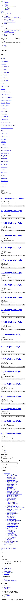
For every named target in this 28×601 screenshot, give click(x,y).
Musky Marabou (5, 161)
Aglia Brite (3, 64)
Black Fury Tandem (5, 103)
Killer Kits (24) (10, 514)
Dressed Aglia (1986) (12, 475)
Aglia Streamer (4, 77)
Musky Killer (4, 158)
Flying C (3, 130)
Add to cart (3, 206)
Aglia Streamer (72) (12, 484)
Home (5, 45)
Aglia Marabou (4, 75)
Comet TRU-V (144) (12, 505)
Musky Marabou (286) (12, 526)
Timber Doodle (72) (12, 535)
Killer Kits (3, 139)
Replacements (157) (12, 528)
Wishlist (6, 588)
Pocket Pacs (4, 164)
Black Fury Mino (5, 94)
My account (7, 586)
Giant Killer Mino (5, 136)
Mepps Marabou (5, 153)
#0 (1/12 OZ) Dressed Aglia (11, 211)
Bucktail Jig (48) (11, 499)
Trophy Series (4, 183)
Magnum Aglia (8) (11, 519)
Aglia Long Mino (5, 72)
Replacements (4, 167)
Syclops (3, 175)
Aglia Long (3, 69)
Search (17, 38)
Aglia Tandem (4, 80)
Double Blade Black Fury (7, 128)
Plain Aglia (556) (11, 474)
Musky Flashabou (5, 156)
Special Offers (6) (8, 544)
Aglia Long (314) (11, 480)
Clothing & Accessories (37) (11, 541)
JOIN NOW (7, 595)
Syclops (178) (10, 533)
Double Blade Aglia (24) (13, 506)
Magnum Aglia (4, 147)
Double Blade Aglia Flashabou (8, 125)
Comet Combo (4, 111)
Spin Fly (3, 169)
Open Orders (7, 587)
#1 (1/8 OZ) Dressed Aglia (11, 347)
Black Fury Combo (5, 91)
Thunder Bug (4, 178)
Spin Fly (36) (10, 530)
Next (5, 450)
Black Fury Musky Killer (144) (14, 494)
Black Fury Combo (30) (13, 491)
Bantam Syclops (5, 86)
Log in (6, 4)
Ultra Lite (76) (10, 538)
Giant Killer (3, 133)
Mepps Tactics (7, 568)
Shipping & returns (8, 569)
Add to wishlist (11, 206)
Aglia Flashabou (5, 66)
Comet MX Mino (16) (12, 503)
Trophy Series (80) (11, 537)
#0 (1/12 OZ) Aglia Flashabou (12, 198)
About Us (6, 574)
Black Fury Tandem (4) (12, 496)
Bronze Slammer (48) (12, 498)
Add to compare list (20, 206)
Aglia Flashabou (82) (12, 478)
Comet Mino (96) (11, 502)
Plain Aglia (3, 58)
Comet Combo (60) (11, 501)
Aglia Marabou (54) (12, 482)
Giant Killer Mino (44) (12, 513)
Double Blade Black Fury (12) (14, 509)
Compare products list (10, 7)
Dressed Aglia (4, 61)
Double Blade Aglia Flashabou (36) (15, 507)
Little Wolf (3, 142)
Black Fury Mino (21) (12, 492)
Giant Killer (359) (11, 512)
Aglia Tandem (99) (11, 485)
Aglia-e (2, 83)
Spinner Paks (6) (11, 531)
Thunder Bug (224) (11, 534)
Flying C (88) (10, 510)
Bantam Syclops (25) (12, 488)
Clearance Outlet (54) (9, 542)
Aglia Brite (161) (11, 477)
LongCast (3, 144)
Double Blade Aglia (5, 122)
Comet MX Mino (5, 117)
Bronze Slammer (5, 105)
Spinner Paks (4, 172)
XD (1, 189)
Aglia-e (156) (10, 487)
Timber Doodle (4, 181)
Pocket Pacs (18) (11, 527)
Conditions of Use (8, 572)
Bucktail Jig (3, 108)
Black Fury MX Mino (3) (13, 495)
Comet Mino (4, 114)
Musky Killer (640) (11, 524)
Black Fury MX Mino (6, 100)
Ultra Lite (3, 186)
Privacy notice (7, 571)
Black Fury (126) (11, 489)
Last (5, 452)
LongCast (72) (10, 517)
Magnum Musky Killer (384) (14, 520)
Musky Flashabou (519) (13, 523)
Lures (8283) (7, 473)
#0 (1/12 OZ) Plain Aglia (10, 334)
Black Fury (3, 89)
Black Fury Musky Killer (7, 97)
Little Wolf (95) (10, 516)
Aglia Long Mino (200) (12, 481)
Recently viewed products (10, 580)
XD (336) (9, 540)
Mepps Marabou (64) (12, 521)
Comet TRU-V (4, 119)
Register (7, 2)
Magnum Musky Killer (6, 150)
